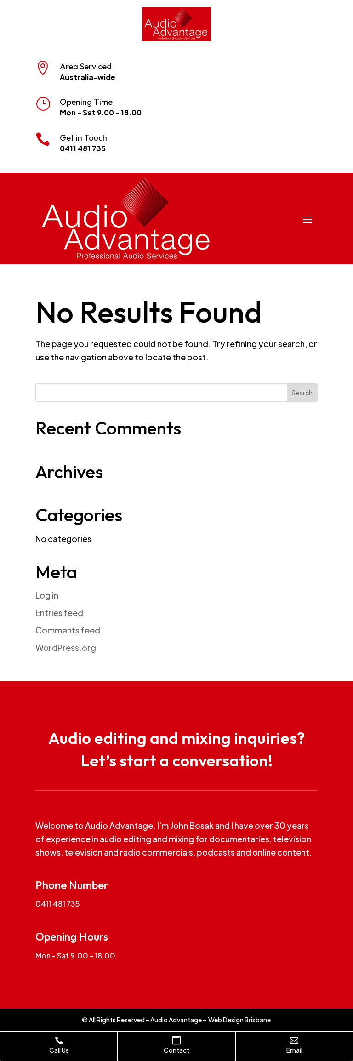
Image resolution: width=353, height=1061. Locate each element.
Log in (46, 595)
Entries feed (59, 612)
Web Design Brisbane (239, 1019)
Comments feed (67, 630)
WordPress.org (65, 647)
